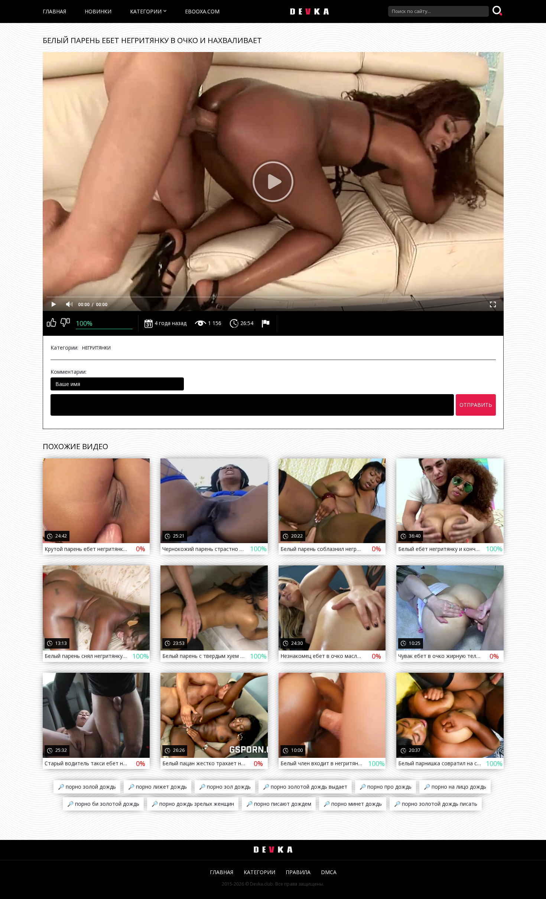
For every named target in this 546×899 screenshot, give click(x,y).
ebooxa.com (202, 11)
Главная (54, 11)
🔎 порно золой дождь (87, 786)
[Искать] (498, 11)
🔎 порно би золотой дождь (103, 803)
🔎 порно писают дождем (278, 803)
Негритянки (96, 348)
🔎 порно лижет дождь (157, 786)
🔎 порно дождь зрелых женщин (193, 803)
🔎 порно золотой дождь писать (435, 803)
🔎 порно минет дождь (353, 803)
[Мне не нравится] (65, 323)
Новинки (98, 11)
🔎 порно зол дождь (225, 786)
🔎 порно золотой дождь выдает (305, 786)
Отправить (475, 404)
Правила (298, 872)
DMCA (329, 872)
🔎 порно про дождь (386, 786)
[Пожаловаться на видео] (266, 323)
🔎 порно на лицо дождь (455, 786)
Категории (146, 11)
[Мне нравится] (51, 323)
